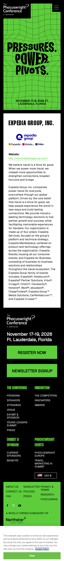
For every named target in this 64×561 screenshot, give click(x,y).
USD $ (47, 475)
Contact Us (14, 491)
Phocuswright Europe (45, 454)
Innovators (42, 400)
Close (32, 555)
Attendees (14, 405)
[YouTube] (19, 505)
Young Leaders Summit (17, 424)
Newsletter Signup (32, 370)
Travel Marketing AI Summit (43, 463)
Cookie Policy (42, 548)
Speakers (13, 400)
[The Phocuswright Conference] (16, 9)
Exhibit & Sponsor (13, 416)
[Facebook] (7, 505)
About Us (12, 486)
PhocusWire (49, 499)
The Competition (46, 395)
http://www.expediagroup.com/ (28, 158)
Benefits (12, 460)
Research (47, 494)
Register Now (32, 352)
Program (13, 395)
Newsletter (31, 486)
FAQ (8, 496)
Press (11, 430)
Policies (29, 491)
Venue (11, 409)
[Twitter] (13, 506)
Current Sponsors (14, 454)
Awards (40, 405)
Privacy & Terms (47, 488)
